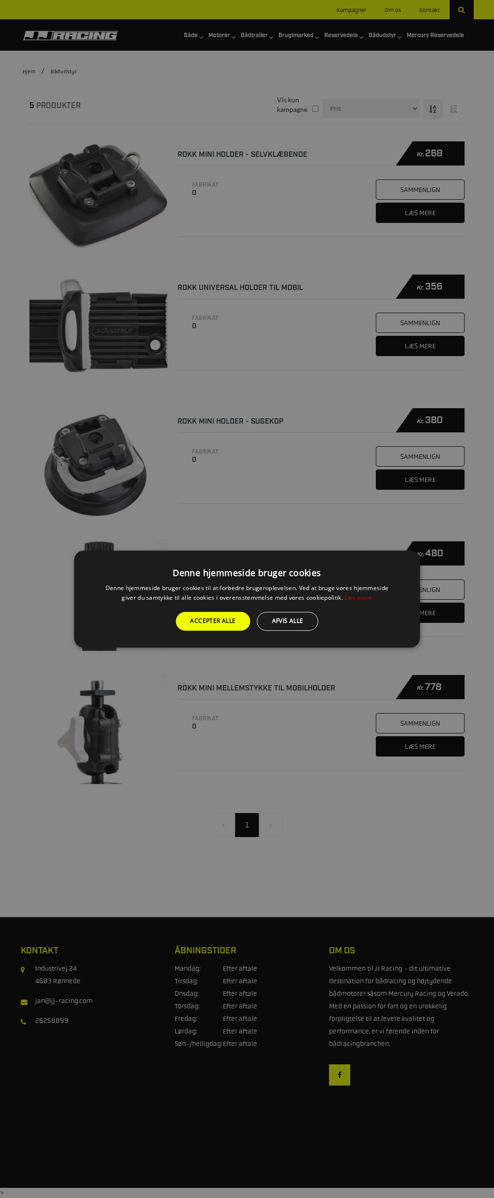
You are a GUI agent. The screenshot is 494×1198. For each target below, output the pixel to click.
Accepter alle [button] (212, 621)
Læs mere (358, 597)
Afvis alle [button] (287, 621)
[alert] (247, 599)
